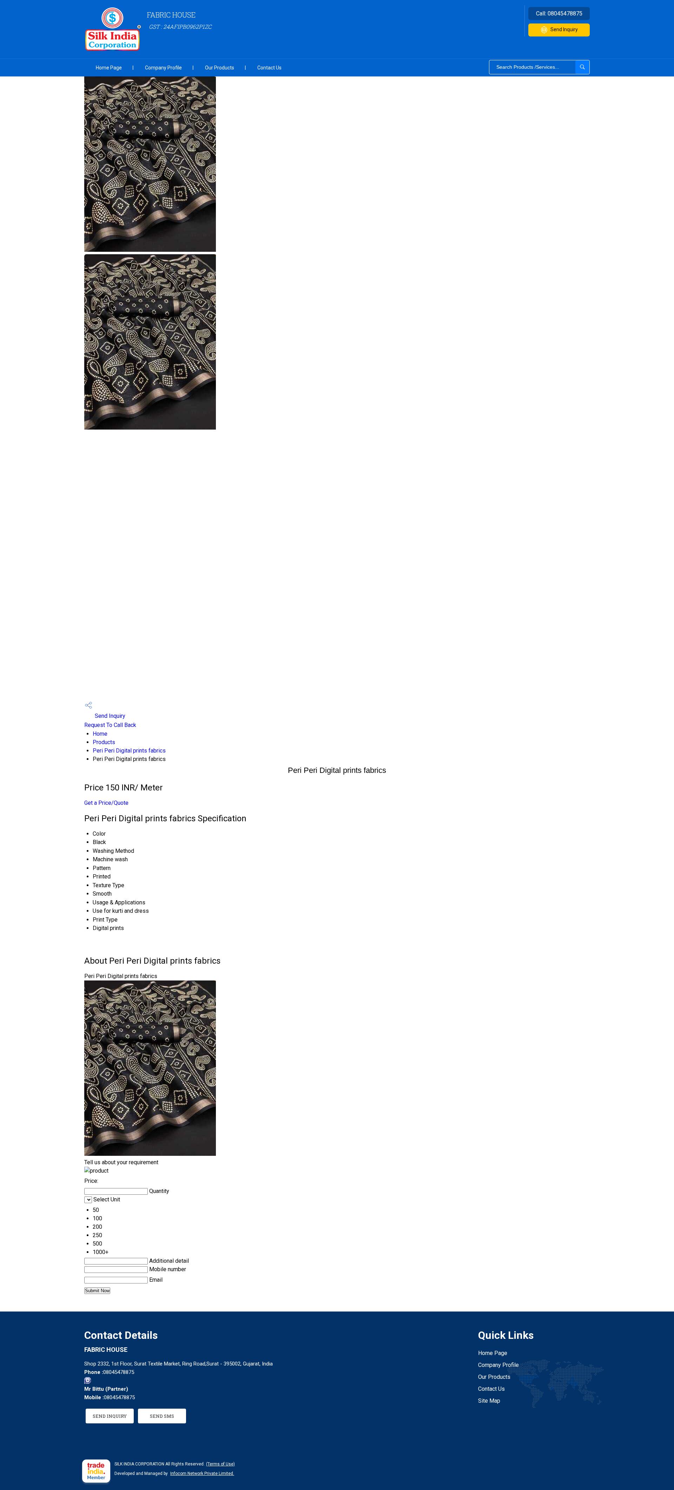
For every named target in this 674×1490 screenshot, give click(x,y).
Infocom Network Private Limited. (202, 1473)
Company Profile (163, 67)
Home (100, 733)
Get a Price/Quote (106, 803)
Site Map (489, 1400)
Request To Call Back (110, 725)
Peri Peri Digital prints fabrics (129, 750)
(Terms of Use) (220, 1464)
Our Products (219, 67)
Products (104, 742)
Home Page (109, 67)
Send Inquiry (564, 29)
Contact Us (269, 67)
